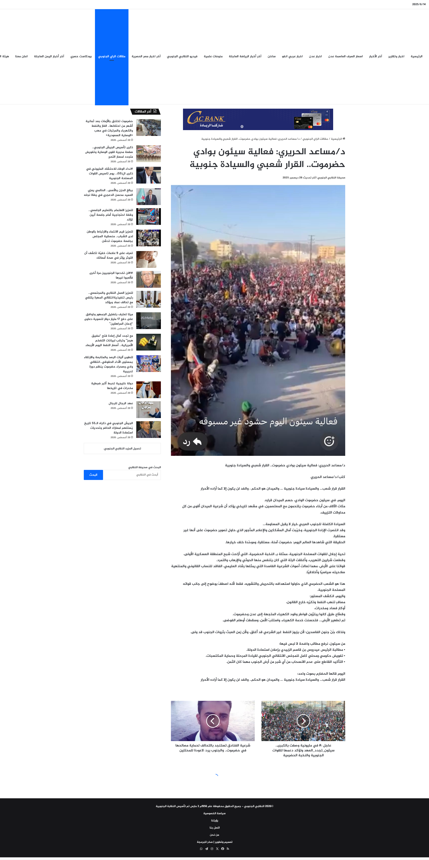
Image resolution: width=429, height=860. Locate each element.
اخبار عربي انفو (292, 56)
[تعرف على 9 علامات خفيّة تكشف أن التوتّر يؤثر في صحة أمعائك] (148, 259)
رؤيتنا (214, 820)
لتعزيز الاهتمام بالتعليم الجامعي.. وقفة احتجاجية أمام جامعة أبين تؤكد (110, 215)
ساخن (272, 56)
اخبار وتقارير (396, 56)
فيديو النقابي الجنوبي (182, 56)
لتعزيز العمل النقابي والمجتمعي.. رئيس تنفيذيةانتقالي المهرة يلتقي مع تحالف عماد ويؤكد (109, 297)
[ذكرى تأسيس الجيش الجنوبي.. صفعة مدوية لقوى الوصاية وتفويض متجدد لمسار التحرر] (148, 153)
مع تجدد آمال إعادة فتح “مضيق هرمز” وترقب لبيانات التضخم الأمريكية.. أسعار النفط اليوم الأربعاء (109, 340)
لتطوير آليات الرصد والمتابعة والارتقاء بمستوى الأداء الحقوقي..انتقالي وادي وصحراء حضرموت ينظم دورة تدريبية (108, 364)
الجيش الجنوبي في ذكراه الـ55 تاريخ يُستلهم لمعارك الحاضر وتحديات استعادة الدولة (108, 428)
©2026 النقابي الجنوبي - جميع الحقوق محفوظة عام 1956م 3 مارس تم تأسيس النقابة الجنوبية (214, 806)
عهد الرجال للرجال (121, 403)
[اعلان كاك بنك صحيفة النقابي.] (258, 120)
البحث (93, 475)
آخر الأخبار (375, 56)
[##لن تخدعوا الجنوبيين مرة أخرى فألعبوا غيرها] (148, 279)
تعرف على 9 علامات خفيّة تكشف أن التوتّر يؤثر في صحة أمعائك (108, 255)
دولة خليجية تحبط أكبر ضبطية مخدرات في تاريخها (112, 386)
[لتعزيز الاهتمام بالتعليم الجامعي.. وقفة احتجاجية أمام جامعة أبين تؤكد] (148, 216)
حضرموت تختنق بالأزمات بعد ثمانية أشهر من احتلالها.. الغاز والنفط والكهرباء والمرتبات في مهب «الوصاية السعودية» (109, 128)
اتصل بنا (215, 827)
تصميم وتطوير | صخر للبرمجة (214, 842)
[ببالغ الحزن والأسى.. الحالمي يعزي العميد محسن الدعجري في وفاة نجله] (148, 196)
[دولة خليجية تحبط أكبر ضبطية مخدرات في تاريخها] (148, 389)
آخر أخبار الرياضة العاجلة (245, 56)
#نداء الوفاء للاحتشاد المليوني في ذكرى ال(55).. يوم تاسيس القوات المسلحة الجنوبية (109, 173)
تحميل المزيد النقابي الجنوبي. (122, 448)
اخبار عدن (315, 56)
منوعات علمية (213, 56)
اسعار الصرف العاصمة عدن (345, 56)
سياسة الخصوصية (214, 813)
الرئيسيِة (417, 56)
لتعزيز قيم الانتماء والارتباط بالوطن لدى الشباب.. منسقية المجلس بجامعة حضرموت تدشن (110, 236)
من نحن (214, 835)
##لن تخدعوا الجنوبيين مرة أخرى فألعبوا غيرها (111, 275)
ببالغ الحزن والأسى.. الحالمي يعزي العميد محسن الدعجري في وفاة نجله (108, 193)
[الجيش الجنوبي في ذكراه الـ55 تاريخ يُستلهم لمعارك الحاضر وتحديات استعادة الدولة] (148, 429)
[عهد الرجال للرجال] (148, 409)
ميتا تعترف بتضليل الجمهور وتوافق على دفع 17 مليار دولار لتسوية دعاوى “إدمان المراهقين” (108, 319)
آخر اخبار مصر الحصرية (146, 56)
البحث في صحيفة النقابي (144, 467)
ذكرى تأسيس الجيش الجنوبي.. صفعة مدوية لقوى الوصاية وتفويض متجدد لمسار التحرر (109, 152)
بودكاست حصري (81, 56)
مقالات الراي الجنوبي (111, 56)
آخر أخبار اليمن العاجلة (49, 56)
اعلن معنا (21, 56)
